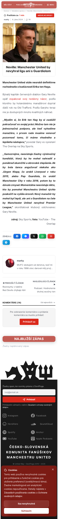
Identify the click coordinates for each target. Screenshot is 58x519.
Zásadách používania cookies (20, 492)
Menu (52, 5)
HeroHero (38, 5)
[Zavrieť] (52, 469)
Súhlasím (26, 510)
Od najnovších (47, 302)
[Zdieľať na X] (34, 236)
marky (6, 19)
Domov (6, 11)
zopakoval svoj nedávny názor (27, 98)
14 (29, 19)
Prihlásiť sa (29, 321)
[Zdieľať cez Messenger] (25, 236)
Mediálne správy (18, 11)
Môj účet (8, 5)
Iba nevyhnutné (26, 503)
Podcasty (20, 5)
